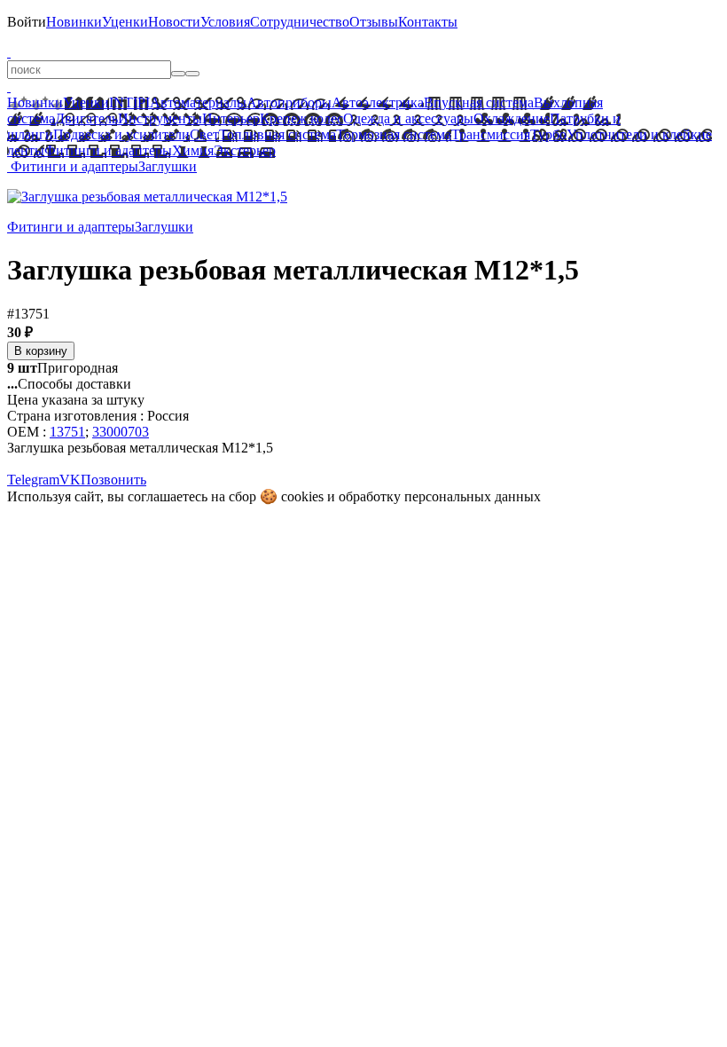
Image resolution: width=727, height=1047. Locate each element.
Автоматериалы (198, 102)
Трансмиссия (490, 134)
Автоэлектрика (378, 102)
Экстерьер (245, 150)
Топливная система (277, 134)
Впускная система (479, 102)
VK (70, 479)
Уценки (125, 21)
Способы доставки (69, 383)
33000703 (120, 431)
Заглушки (167, 166)
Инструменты (160, 118)
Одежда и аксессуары (408, 118)
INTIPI (129, 102)
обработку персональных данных (440, 496)
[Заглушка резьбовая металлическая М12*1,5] (147, 196)
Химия (193, 150)
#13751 (28, 313)
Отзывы (373, 21)
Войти (26, 21)
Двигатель (86, 118)
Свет (204, 134)
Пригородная (62, 367)
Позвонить (113, 479)
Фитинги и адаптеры (108, 150)
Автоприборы (289, 102)
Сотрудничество (299, 21)
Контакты (427, 21)
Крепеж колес (301, 118)
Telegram (33, 479)
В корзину (40, 351)
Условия (225, 21)
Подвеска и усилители (121, 134)
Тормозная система (393, 134)
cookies (302, 496)
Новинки (74, 21)
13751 (67, 431)
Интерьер (231, 118)
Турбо (548, 134)
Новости (174, 21)
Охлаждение (511, 118)
